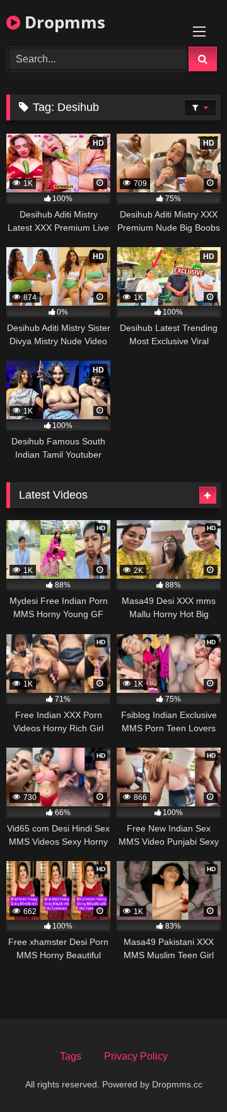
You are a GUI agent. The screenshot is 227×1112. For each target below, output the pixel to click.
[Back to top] (188, 1074)
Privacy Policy (136, 1056)
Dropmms (62, 22)
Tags (70, 1056)
